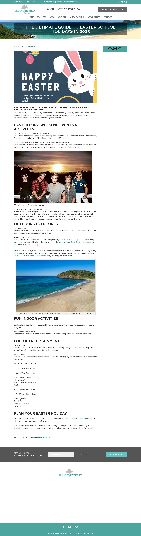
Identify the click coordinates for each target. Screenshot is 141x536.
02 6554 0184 (29, 2)
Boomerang (35, 256)
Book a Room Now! (112, 9)
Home (31, 17)
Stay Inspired (94, 17)
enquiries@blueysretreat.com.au (65, 2)
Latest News (30, 47)
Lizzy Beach (19, 253)
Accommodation (57, 17)
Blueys (17, 256)
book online (45, 437)
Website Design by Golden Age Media (81, 533)
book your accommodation (80, 418)
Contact (108, 17)
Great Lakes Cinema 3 (31, 331)
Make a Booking (76, 17)
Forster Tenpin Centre (30, 322)
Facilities (41, 17)
